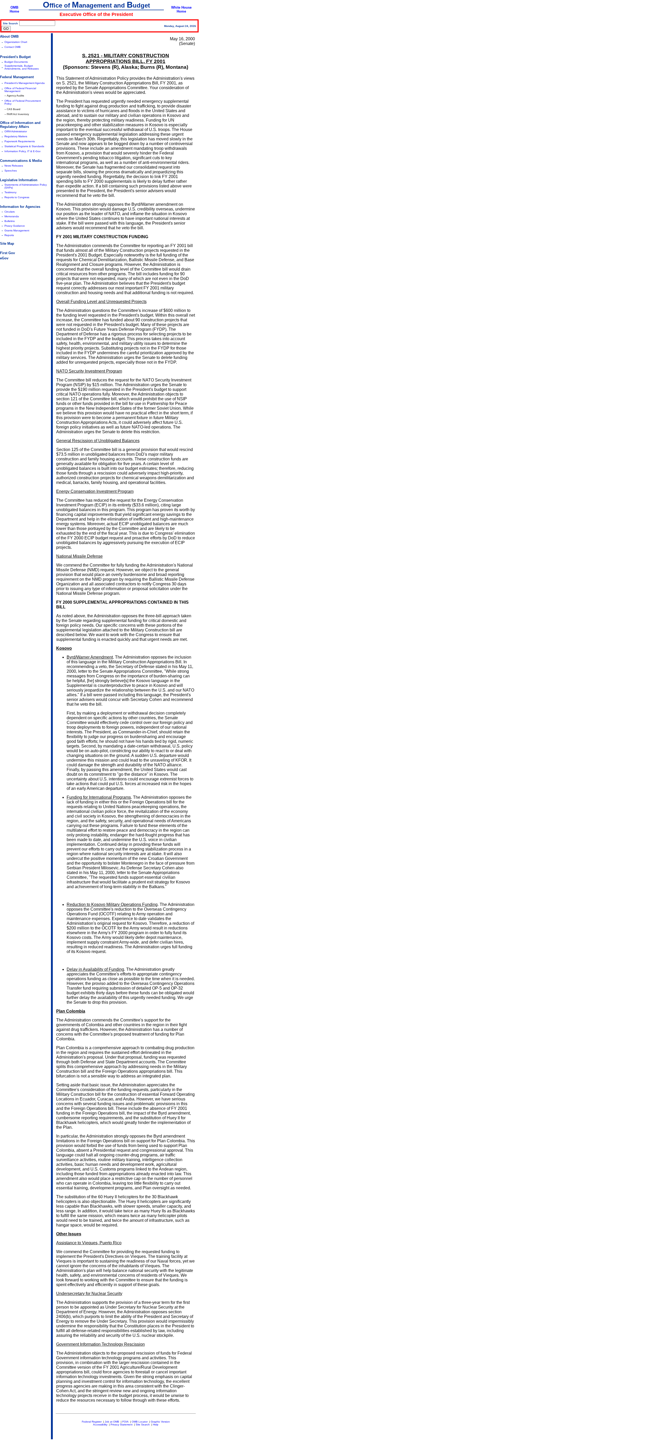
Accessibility (100, 1424)
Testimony (10, 192)
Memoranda (11, 216)
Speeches (10, 170)
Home (14, 11)
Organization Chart (15, 42)
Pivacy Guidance (14, 225)
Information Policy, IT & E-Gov (22, 151)
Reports (9, 235)
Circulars (9, 211)
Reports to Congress (16, 197)
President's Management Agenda (24, 83)
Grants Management (16, 230)
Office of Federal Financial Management (20, 90)
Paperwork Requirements (19, 141)
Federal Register (92, 1421)
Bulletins (9, 221)
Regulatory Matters (15, 136)
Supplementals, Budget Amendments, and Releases (21, 67)
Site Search (143, 1424)
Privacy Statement (121, 1424)
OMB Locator (140, 1421)
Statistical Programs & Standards (24, 146)
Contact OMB (12, 46)
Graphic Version (160, 1421)
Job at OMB (112, 1421)
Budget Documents (16, 61)
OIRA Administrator (15, 131)
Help (155, 1424)
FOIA (125, 1421)
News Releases (13, 165)
